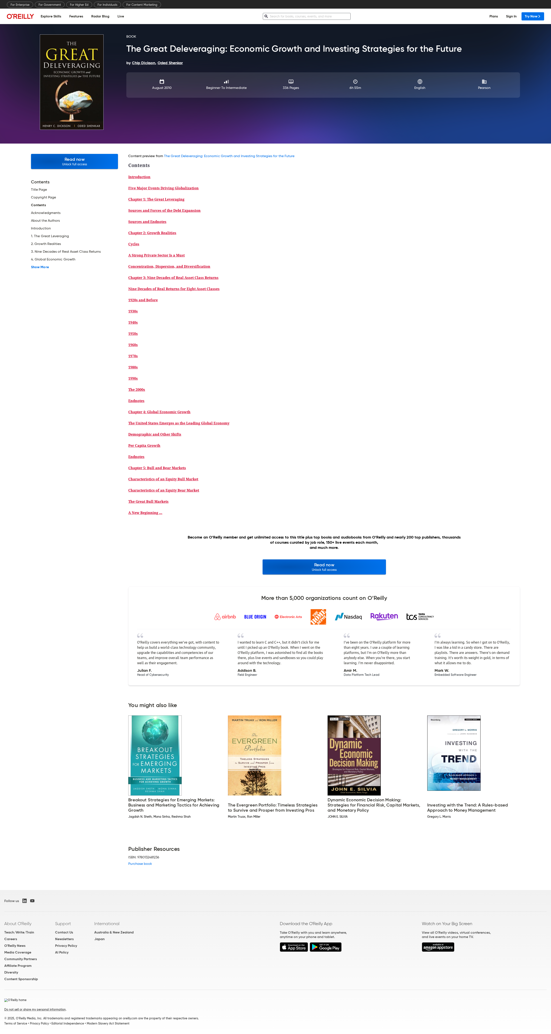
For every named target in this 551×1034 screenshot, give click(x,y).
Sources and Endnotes (147, 221)
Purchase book (140, 864)
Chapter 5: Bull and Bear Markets (157, 468)
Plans (493, 16)
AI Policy (61, 952)
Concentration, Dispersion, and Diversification (169, 266)
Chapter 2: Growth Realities (152, 233)
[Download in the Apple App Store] (294, 950)
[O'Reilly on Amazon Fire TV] (438, 950)
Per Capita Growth (144, 445)
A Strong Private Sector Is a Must (156, 255)
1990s (133, 378)
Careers (10, 939)
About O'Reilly (17, 923)
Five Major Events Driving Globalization (163, 188)
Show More (40, 267)
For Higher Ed (79, 5)
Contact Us (64, 932)
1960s (133, 344)
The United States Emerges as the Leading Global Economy (178, 423)
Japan (99, 939)
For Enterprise (20, 5)
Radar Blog (100, 16)
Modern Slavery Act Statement (108, 1023)
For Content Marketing (141, 5)
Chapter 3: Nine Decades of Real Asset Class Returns (173, 277)
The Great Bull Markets (148, 501)
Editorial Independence (67, 1023)
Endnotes (136, 400)
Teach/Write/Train (19, 932)
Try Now (531, 16)
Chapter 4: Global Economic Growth (159, 412)
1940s (133, 322)
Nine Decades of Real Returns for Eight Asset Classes (174, 288)
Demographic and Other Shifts (154, 434)
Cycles (133, 244)
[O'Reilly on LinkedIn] (24, 901)
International (106, 923)
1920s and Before (143, 300)
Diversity (11, 972)
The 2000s (136, 389)
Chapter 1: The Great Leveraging (156, 199)
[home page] (20, 16)
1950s (133, 333)
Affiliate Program (18, 965)
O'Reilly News (14, 945)
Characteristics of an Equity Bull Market (163, 479)
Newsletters (64, 939)
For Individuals (107, 5)
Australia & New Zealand (114, 932)
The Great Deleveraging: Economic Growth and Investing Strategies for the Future (229, 156)
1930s (133, 311)
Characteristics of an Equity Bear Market (163, 490)
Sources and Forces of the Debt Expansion (164, 210)
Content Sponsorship (21, 979)
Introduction (139, 177)
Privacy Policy (66, 945)
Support (63, 923)
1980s (133, 367)
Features (76, 16)
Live (121, 16)
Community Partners (20, 959)
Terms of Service (15, 1023)
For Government (50, 5)
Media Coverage (17, 952)
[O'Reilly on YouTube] (32, 901)
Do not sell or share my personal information (35, 1009)
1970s (133, 356)
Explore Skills (51, 16)
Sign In (511, 16)
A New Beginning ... (145, 512)
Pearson (484, 88)
